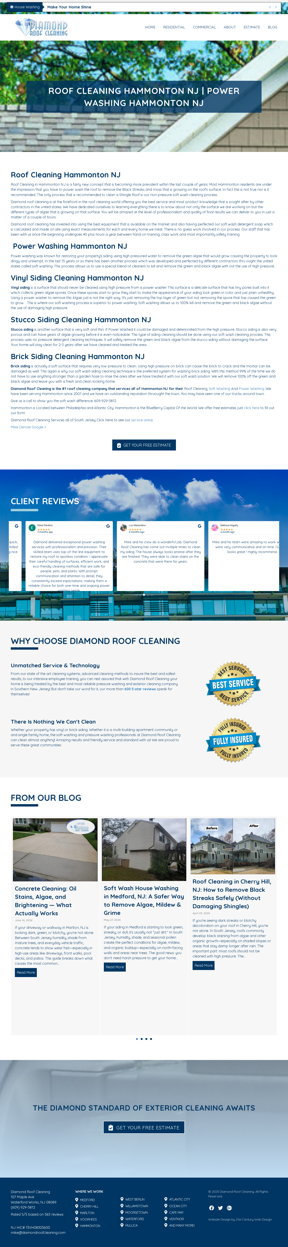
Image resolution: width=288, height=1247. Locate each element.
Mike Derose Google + (28, 427)
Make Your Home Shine (69, 7)
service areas (142, 420)
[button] (144, 445)
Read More (27, 965)
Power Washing (251, 388)
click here (251, 408)
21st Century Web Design (254, 1219)
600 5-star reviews (140, 689)
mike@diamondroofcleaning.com (38, 1232)
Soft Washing (219, 388)
